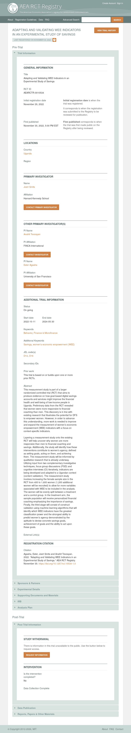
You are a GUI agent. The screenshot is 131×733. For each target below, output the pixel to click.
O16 (31, 355)
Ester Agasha (30, 264)
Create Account (109, 3)
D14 (26, 355)
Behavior (28, 332)
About (10, 19)
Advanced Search (71, 19)
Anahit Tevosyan (32, 234)
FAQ (47, 19)
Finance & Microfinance (46, 332)
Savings (28, 344)
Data (41, 19)
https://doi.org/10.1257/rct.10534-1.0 (57, 563)
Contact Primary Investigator (41, 207)
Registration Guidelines (26, 19)
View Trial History (106, 30)
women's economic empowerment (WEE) (54, 344)
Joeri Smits (29, 186)
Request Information (36, 655)
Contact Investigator (37, 254)
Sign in (120, 3)
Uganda (28, 153)
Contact (119, 729)
